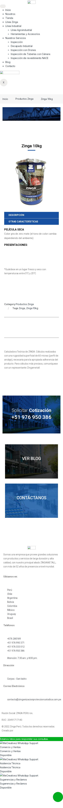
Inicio (8, 10)
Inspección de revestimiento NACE (29, 58)
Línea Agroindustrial (21, 30)
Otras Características (23, 221)
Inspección (17, 42)
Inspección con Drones (23, 50)
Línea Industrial (13, 26)
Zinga (22, 308)
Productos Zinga (24, 98)
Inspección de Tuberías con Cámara (30, 54)
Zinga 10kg (32, 308)
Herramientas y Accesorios (25, 34)
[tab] (31, 215)
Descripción (16, 215)
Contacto (10, 66)
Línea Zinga (11, 22)
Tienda (9, 18)
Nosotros (10, 14)
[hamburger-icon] (3, 6)
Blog (7, 62)
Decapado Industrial (21, 46)
